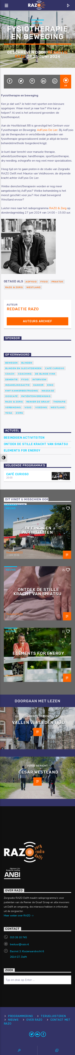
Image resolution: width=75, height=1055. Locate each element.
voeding (41, 407)
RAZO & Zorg (57, 208)
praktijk (57, 281)
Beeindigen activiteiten (24, 437)
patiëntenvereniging (35, 396)
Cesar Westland (38, 772)
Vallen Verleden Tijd (38, 722)
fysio (44, 281)
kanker (38, 385)
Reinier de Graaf (38, 401)
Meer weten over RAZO (17, 915)
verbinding (13, 407)
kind (50, 385)
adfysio (31, 281)
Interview (39, 379)
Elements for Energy (22, 450)
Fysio (25, 379)
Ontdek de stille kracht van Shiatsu (36, 444)
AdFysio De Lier (47, 130)
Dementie (11, 379)
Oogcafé (11, 396)
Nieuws (37, 23)
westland (33, 287)
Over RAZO (34, 1019)
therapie (59, 401)
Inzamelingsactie (17, 385)
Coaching (25, 373)
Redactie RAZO (23, 309)
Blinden (26, 362)
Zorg (19, 412)
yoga (8, 412)
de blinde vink (45, 373)
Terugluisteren (53, 1016)
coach (9, 373)
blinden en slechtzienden (23, 368)
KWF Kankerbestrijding (21, 390)
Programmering (20, 1016)
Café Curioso (54, 368)
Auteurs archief (37, 321)
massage (48, 390)
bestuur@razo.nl (19, 944)
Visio (28, 407)
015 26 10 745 (18, 937)
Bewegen (11, 362)
